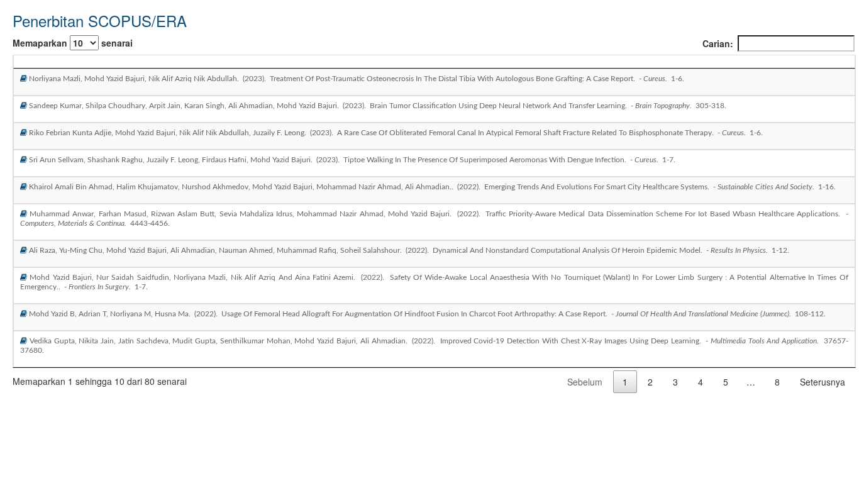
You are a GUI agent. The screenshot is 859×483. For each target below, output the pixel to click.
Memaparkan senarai (73, 42)
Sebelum (584, 381)
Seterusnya (822, 381)
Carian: (717, 43)
